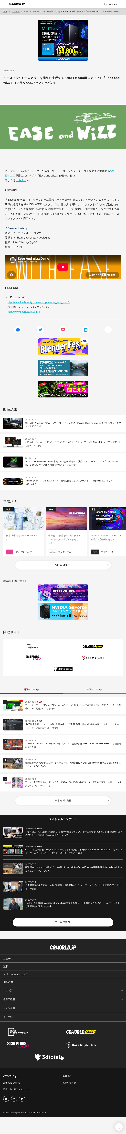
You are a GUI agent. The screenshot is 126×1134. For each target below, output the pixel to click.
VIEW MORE (63, 565)
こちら (20, 180)
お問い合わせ (69, 1083)
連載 (5, 966)
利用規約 (67, 1076)
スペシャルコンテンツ (15, 974)
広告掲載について (11, 1083)
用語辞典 (8, 982)
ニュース (16, 11)
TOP (5, 11)
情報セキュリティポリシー (16, 1089)
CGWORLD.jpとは (12, 1076)
